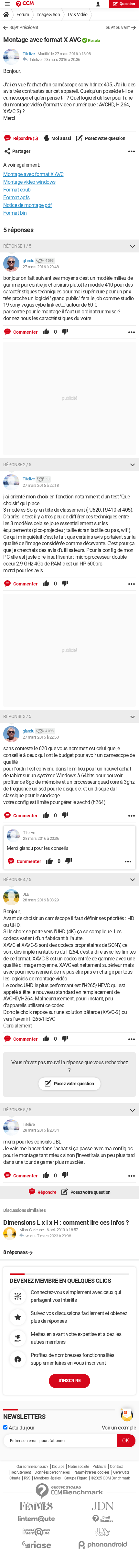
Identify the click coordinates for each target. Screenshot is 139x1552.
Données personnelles (52, 1472)
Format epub (17, 190)
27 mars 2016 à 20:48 (41, 266)
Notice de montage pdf (27, 205)
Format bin (15, 213)
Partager (21, 151)
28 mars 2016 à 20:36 (62, 59)
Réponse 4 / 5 (17, 879)
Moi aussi (61, 138)
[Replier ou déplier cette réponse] (132, 246)
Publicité (99, 1466)
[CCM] (25, 4)
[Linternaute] (36, 1519)
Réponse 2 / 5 (17, 464)
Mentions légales (47, 1478)
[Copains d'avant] (36, 1532)
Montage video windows (29, 182)
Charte (14, 1478)
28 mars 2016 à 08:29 (41, 900)
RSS (27, 1478)
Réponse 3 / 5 (17, 716)
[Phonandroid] (103, 1545)
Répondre (47, 1192)
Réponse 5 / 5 (17, 1109)
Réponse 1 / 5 (17, 246)
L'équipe (58, 1466)
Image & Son (48, 14)
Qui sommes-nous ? (32, 1466)
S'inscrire (69, 1380)
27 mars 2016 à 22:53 (41, 737)
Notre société (78, 1466)
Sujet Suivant (118, 27)
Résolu (94, 40)
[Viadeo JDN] (103, 1532)
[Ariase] (36, 1544)
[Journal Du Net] (103, 1506)
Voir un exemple (119, 1428)
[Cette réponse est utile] (46, 332)
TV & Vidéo (77, 14)
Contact (116, 1466)
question (127, 4)
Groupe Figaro (75, 1478)
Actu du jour (20, 1428)
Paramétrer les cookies (91, 1472)
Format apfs (16, 197)
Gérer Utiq (121, 1472)
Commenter (24, 332)
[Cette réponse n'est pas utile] (65, 332)
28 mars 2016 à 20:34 (41, 1130)
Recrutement (21, 1472)
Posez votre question (104, 138)
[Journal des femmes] (36, 1506)
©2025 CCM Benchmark (110, 1478)
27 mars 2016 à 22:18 (41, 485)
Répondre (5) (25, 138)
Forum (22, 14)
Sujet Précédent (23, 27)
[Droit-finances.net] (103, 1519)
